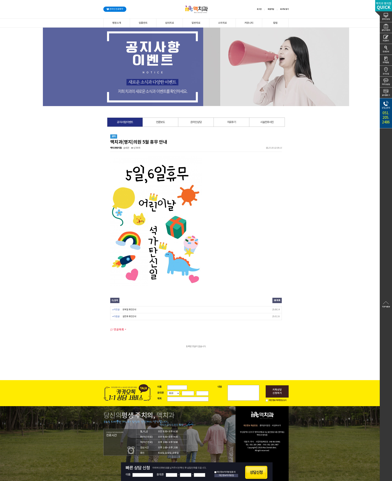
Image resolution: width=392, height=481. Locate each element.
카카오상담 (386, 84)
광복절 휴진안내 (129, 309)
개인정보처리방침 (276, 400)
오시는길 (386, 74)
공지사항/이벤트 (125, 122)
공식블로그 (386, 95)
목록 (278, 300)
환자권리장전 (265, 426)
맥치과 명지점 (383, 6)
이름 (159, 386)
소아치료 (222, 23)
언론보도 (160, 122)
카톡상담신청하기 (277, 391)
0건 (127, 148)
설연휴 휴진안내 (129, 316)
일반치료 (196, 23)
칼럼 (275, 23)
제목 (159, 398)
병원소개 (116, 23)
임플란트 (143, 23)
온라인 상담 (196, 122)
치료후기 (386, 41)
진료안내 (386, 52)
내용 (220, 386)
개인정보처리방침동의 (225, 472)
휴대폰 (160, 392)
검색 (116, 300)
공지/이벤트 (386, 30)
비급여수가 (276, 426)
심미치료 (169, 23)
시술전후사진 (267, 122)
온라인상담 (386, 19)
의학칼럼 (386, 62)
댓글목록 (118, 329)
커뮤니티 (249, 23)
